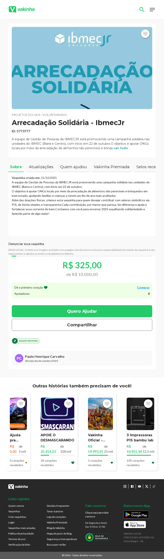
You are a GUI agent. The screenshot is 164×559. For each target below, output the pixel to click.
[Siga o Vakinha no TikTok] (154, 486)
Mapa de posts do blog (59, 533)
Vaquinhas (14, 511)
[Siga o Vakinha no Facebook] (132, 486)
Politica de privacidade (21, 533)
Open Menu (152, 9)
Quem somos (16, 505)
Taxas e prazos (55, 511)
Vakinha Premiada (57, 522)
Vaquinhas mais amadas (22, 528)
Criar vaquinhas (17, 516)
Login (11, 522)
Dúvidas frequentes (58, 505)
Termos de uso (16, 539)
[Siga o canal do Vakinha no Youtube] (139, 486)
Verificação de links (19, 544)
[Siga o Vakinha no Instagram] (125, 486)
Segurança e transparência (62, 539)
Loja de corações (56, 516)
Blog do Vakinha (56, 528)
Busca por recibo (56, 544)
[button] (82, 68)
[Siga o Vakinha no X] (146, 486)
